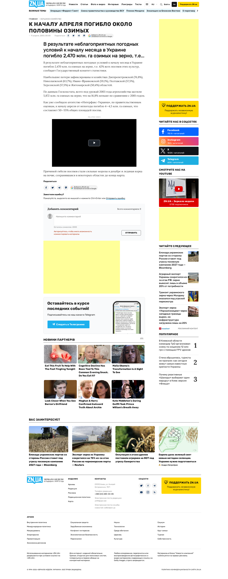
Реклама (72, 493)
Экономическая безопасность (84, 535)
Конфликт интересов (79, 531)
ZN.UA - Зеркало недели (179, 201)
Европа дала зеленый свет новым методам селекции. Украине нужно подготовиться (177, 458)
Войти (167, 4)
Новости (73, 4)
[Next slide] (197, 10)
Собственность (164, 539)
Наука (117, 522)
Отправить (131, 233)
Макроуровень (33, 531)
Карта (70, 501)
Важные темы (37, 11)
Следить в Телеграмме (70, 324)
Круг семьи (163, 531)
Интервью (113, 4)
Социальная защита (79, 522)
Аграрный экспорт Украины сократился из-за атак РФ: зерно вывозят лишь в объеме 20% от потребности (173, 280)
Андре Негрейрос (169, 465)
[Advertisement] (81, 267)
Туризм (161, 535)
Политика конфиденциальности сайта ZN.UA (181, 570)
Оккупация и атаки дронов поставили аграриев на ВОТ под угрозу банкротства (134, 458)
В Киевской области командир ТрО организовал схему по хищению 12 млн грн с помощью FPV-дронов (175, 345)
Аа (174, 4)
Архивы (71, 484)
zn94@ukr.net (100, 501)
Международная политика (39, 526)
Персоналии (76, 539)
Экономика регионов (36, 543)
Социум (161, 522)
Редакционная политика (79, 497)
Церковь (118, 535)
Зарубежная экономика (81, 526)
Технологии (119, 526)
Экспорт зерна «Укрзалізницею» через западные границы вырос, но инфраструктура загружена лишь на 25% (173, 315)
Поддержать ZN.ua (188, 4)
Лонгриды (126, 4)
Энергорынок (33, 535)
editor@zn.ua (109, 508)
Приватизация (33, 539)
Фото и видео (98, 4)
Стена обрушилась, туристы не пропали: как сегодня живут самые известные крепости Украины (175, 362)
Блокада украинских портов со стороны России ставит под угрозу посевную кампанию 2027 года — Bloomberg (172, 260)
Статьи (84, 4)
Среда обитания (121, 531)
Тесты (138, 4)
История (161, 526)
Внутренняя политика (37, 522)
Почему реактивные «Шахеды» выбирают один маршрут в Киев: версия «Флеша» (174, 379)
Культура (118, 539)
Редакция (72, 489)
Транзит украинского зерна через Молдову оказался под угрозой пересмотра (172, 297)
